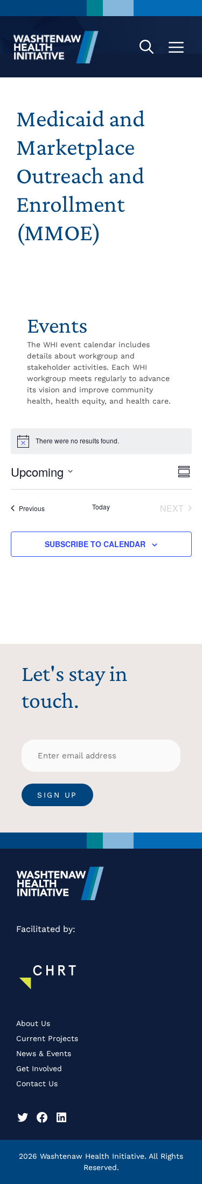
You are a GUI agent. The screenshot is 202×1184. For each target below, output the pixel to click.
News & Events (43, 1053)
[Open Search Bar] (146, 46)
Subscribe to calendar (95, 544)
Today (101, 507)
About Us (33, 1023)
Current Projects (47, 1038)
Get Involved (39, 1068)
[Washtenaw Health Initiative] (56, 47)
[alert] (77, 441)
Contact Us (37, 1083)
